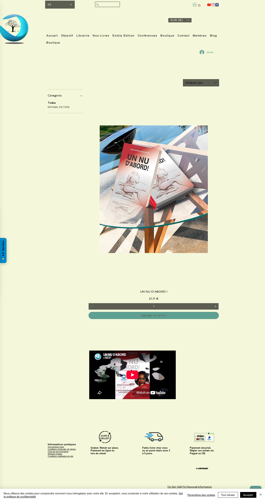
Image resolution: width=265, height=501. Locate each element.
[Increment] (216, 306)
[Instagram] (213, 4)
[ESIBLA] (209, 4)
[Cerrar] (261, 495)
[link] (197, 4)
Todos (52, 102)
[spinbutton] (154, 306)
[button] (180, 20)
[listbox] (180, 20)
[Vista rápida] (154, 189)
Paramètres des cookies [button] (201, 495)
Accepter (248, 495)
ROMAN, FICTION (58, 107)
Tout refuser (228, 495)
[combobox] (201, 82)
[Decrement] (91, 306)
